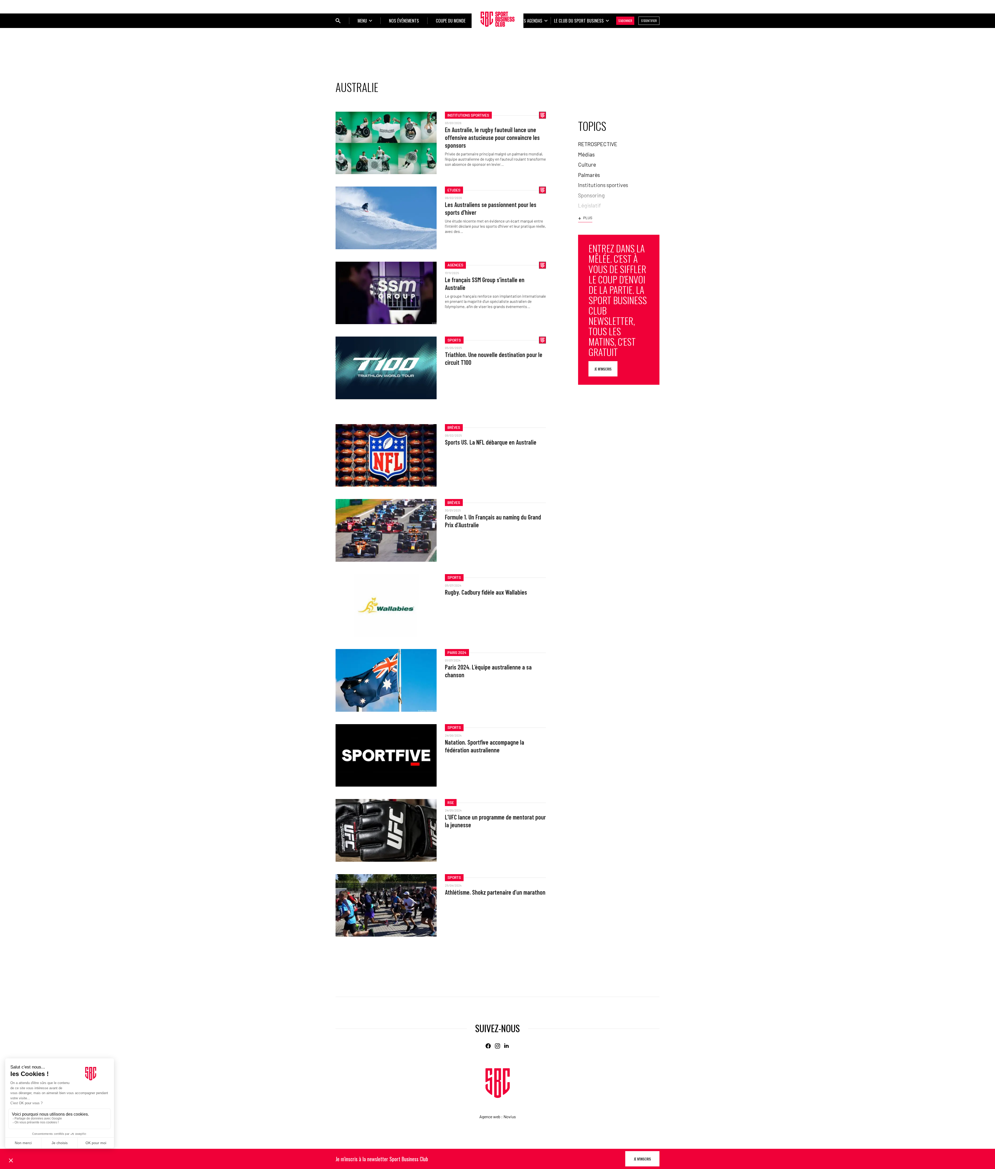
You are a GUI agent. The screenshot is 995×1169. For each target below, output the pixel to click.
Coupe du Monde (451, 20)
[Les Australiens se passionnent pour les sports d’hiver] (386, 218)
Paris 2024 (456, 652)
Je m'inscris (603, 369)
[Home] (498, 1083)
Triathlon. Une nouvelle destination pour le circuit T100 (493, 358)
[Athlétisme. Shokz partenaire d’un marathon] (386, 905)
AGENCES (455, 265)
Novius (509, 1116)
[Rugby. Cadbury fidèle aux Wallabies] (386, 605)
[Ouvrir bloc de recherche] (338, 20)
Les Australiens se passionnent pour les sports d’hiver (490, 208)
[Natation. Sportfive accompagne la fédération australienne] (386, 755)
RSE (450, 802)
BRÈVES (453, 427)
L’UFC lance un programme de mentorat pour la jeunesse (495, 821)
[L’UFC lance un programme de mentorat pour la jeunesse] (386, 830)
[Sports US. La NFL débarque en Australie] (386, 455)
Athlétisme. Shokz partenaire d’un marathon (495, 892)
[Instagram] (497, 1046)
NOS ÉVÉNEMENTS (404, 20)
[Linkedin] (506, 1046)
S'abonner (625, 20)
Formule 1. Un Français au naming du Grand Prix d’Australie (493, 521)
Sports (454, 340)
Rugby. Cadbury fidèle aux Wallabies (486, 592)
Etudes (453, 190)
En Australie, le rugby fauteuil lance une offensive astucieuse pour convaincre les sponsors (492, 137)
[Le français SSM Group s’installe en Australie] (386, 293)
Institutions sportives (468, 115)
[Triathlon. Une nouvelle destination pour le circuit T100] (386, 368)
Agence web (489, 1116)
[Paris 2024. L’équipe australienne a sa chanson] (386, 680)
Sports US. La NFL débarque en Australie (490, 442)
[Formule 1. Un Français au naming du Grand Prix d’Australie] (386, 530)
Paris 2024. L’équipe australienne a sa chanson (488, 671)
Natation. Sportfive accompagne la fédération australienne (484, 746)
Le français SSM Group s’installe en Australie (484, 283)
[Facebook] (488, 1046)
